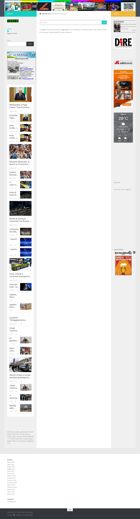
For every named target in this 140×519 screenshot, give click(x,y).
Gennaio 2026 (11, 478)
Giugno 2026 (11, 467)
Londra (9, 29)
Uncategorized (11, 501)
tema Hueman (29, 515)
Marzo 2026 (10, 473)
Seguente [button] (129, 252)
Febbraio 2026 (11, 476)
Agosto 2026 (11, 462)
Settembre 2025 (12, 487)
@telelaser (117, 182)
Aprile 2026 (10, 471)
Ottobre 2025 (11, 485)
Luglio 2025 (10, 492)
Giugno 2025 (11, 494)
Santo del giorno (119, 22)
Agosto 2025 (11, 489)
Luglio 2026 (10, 464)
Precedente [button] (134, 252)
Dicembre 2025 (11, 480)
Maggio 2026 (11, 469)
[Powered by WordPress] (14, 515)
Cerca (8, 40)
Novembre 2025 (12, 483)
